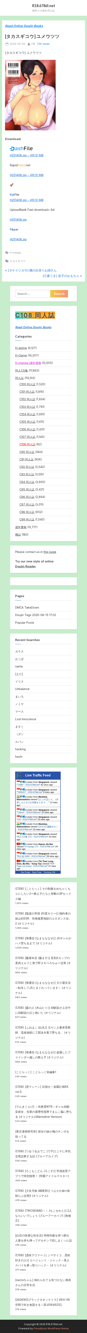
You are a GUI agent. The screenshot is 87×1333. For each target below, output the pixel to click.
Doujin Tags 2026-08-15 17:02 (35, 615)
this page (50, 552)
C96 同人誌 (26, 497)
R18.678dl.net (43, 5)
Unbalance (22, 689)
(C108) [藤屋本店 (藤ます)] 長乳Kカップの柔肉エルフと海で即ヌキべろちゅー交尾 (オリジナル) (43, 963)
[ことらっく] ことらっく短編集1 (35, 1072)
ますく (19, 726)
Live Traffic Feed (38, 775)
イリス (19, 681)
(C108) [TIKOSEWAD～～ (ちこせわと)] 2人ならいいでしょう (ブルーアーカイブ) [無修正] (43, 1215)
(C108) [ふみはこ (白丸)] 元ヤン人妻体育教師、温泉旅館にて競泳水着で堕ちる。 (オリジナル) (43, 1032)
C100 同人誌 (27, 384)
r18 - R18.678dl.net (26, 819)
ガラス (19, 651)
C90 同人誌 (26, 452)
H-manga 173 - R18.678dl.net (39, 846)
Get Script (25, 872)
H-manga (15, 252)
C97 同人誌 (26, 504)
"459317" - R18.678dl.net (29, 792)
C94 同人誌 (26, 482)
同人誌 (19, 378)
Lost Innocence (25, 719)
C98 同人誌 (26, 512)
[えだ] (19, 674)
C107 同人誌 (27, 436)
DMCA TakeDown (27, 607)
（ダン (19, 734)
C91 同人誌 (26, 459)
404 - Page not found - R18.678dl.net (36, 864)
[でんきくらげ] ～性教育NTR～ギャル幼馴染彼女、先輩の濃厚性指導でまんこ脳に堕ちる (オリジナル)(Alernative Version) (43, 1111)
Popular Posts (24, 622)
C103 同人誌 (27, 406)
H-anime (21, 348)
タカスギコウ (17, 261)
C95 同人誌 (26, 489)
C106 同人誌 (27, 429)
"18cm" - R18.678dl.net (28, 812)
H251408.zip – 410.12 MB (27, 155)
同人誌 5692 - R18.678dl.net (31, 856)
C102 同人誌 (27, 399)
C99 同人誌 (26, 519)
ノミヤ (19, 704)
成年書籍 (21, 527)
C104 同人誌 (27, 414)
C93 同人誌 (26, 474)
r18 (33, 43)
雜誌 (18, 534)
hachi (18, 756)
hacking (20, 749)
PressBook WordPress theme (51, 1328)
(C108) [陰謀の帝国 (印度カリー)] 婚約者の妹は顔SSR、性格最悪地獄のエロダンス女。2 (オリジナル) (43, 918)
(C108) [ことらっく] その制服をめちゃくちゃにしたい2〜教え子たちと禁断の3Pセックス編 (43, 893)
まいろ (19, 696)
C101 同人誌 (27, 391)
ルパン (19, 741)
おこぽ (19, 659)
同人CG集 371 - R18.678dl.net (32, 836)
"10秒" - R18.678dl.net (28, 784)
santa (19, 666)
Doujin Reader (25, 566)
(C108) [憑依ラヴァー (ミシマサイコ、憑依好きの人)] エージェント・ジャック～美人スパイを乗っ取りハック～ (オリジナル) (42, 1260)
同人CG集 (21, 370)
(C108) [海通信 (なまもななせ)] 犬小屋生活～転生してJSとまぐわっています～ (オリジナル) (43, 987)
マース (19, 711)
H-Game (21, 355)
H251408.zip (18, 219)
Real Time (36, 872)
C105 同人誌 (27, 421)
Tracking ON (49, 872)
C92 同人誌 (26, 467)
